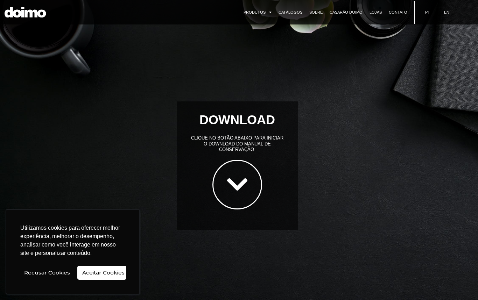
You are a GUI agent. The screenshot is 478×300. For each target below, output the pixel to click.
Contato (398, 12)
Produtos (255, 12)
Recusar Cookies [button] (47, 272)
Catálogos (290, 12)
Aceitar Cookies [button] (103, 272)
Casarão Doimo (346, 12)
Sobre (316, 12)
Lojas (376, 12)
